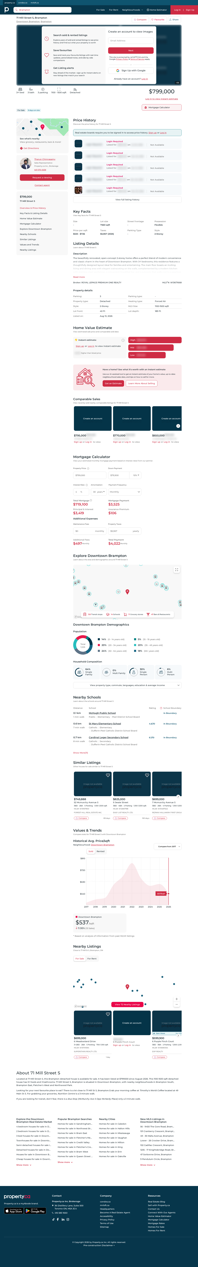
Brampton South (165, 1082)
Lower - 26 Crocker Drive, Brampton (159, 1140)
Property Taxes (114, 524)
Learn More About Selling (141, 383)
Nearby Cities (107, 1119)
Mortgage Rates (156, 1223)
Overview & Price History (33, 208)
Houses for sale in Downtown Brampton (37, 1154)
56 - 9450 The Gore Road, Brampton (159, 1126)
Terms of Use (106, 1223)
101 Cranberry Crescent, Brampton (158, 1131)
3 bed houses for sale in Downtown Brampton (40, 1136)
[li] (64, 1219)
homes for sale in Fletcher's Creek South (79, 1147)
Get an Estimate (113, 383)
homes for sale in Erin (110, 1151)
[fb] (59, 1219)
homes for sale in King (111, 1147)
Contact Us (153, 1209)
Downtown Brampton (28, 21)
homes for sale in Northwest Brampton (78, 1128)
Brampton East (24, 1085)
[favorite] (108, 775)
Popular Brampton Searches (75, 1119)
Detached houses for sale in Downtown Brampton (42, 1150)
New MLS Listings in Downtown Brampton (153, 1120)
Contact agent (42, 185)
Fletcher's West (41, 1085)
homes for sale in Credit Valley (74, 1142)
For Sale (100, 10)
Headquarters (107, 1209)
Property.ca (10, 1203)
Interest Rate (80, 485)
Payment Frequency (118, 485)
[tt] (54, 1219)
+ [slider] (177, 854)
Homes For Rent (156, 1230)
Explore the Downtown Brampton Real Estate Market (34, 1120)
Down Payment (115, 468)
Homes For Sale (156, 1227)
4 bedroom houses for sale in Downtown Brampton (43, 1126)
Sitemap (104, 1227)
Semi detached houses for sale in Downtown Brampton (45, 1145)
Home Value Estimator (159, 1216)
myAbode (26, 1203)
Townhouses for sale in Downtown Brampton (40, 1140)
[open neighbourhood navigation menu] (142, 10)
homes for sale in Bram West (73, 1151)
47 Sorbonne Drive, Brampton (156, 1154)
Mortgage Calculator (30, 223)
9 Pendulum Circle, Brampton (156, 1159)
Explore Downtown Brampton (36, 229)
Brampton (46, 21)
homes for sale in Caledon (112, 1124)
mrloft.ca (35, 3)
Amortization (96, 485)
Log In (177, 10)
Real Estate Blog (156, 1202)
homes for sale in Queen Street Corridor (79, 1156)
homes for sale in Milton (111, 1142)
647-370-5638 (40, 170)
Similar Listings (28, 239)
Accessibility (106, 1216)
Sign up (153, 132)
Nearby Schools (28, 234)
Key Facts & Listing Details (33, 213)
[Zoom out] (177, 1004)
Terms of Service (137, 59)
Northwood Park (63, 1085)
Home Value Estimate (31, 218)
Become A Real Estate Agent (115, 1212)
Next (130, 50)
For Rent (113, 10)
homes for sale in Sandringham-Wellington (80, 1124)
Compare (142, 19)
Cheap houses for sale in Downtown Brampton (41, 1159)
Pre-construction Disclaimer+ (99, 1245)
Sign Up (190, 10)
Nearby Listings (28, 250)
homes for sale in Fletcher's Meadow (77, 1137)
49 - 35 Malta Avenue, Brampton (157, 1136)
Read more (79, 277)
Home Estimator (158, 10)
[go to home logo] (17, 1197)
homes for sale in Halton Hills (114, 1128)
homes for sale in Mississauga (114, 1133)
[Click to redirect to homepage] (7, 10)
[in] (68, 1219)
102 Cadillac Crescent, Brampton (157, 1145)
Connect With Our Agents (161, 1212)
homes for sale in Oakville (112, 1156)
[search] (42, 10)
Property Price (80, 468)
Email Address (116, 40)
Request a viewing (42, 177)
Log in (144, 79)
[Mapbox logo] (80, 616)
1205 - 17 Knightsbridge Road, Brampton (161, 1150)
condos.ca (22, 3)
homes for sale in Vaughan (113, 1137)
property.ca (10, 3)
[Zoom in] (177, 999)
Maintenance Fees (81, 524)
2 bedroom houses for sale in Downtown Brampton (43, 1131)
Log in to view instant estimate (161, 99)
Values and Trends (29, 244)
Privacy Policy (122, 59)
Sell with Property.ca (159, 1205)
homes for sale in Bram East (72, 1133)
